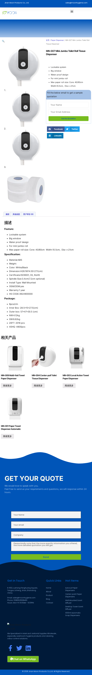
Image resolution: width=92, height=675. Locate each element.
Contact (49, 603)
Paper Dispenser (57, 40)
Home (48, 588)
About (48, 591)
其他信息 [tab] (16, 214)
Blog (48, 599)
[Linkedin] (28, 648)
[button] (72, 11)
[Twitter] (19, 648)
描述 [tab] (7, 214)
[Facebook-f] (10, 648)
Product (49, 595)
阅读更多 (7, 385)
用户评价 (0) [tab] (28, 214)
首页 (47, 40)
